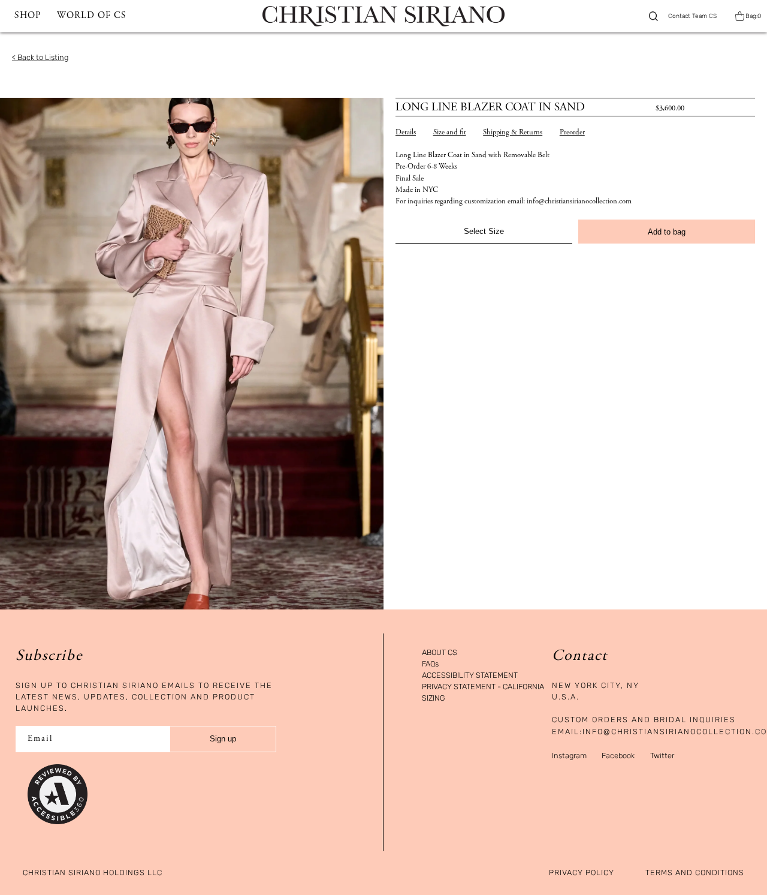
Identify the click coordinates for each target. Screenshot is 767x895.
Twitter (662, 755)
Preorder (572, 133)
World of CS (91, 15)
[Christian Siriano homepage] (383, 16)
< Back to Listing (40, 57)
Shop (27, 15)
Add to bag (667, 231)
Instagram (569, 755)
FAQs (430, 664)
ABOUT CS (439, 653)
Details (405, 133)
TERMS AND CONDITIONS (694, 873)
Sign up (223, 738)
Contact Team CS (692, 16)
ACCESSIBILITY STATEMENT (470, 676)
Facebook (618, 755)
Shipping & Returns (512, 133)
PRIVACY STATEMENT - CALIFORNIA (483, 687)
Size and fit (449, 133)
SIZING (433, 698)
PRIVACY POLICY (581, 873)
